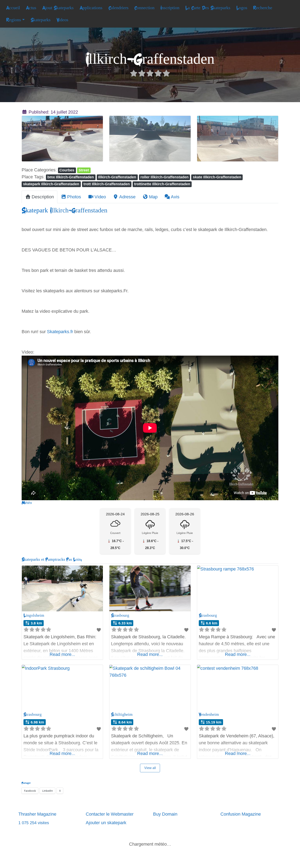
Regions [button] (13, 20)
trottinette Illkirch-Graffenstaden (162, 184)
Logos (241, 8)
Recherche (262, 8)
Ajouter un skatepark (106, 822)
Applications (91, 8)
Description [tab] (43, 196)
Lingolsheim (33, 615)
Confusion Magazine (240, 814)
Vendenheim (209, 714)
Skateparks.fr (60, 331)
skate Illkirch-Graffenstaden (217, 177)
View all (150, 768)
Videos (62, 20)
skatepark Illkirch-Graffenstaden (51, 184)
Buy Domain (165, 814)
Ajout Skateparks (58, 8)
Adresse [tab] (127, 196)
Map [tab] (153, 196)
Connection (144, 8)
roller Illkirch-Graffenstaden (164, 177)
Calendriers (118, 8)
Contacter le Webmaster (109, 814)
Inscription (169, 8)
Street (84, 170)
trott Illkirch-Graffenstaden (106, 184)
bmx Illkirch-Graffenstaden (70, 177)
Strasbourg (120, 615)
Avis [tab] (175, 196)
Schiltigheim (122, 714)
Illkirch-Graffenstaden (117, 177)
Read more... (62, 654)
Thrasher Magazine (37, 814)
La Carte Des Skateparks (207, 8)
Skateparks (41, 20)
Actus (31, 8)
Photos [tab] (74, 196)
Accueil (13, 8)
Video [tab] (100, 196)
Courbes (66, 170)
